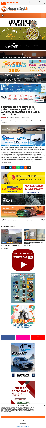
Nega (23, 420)
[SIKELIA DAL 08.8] (23, 97)
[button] (44, 405)
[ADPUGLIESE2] (23, 211)
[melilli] (23, 287)
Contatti (3, 4)
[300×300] (23, 317)
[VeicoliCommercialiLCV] (23, 45)
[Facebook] (30, 1)
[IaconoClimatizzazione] (23, 140)
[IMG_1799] (23, 188)
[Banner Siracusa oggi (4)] (23, 77)
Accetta (23, 417)
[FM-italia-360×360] (23, 260)
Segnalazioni (4, 2)
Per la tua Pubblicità (12, 2)
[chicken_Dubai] (23, 33)
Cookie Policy (18, 426)
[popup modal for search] (43, 15)
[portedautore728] (23, 177)
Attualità (3, 117)
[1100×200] (23, 55)
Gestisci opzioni (23, 423)
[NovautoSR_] (23, 360)
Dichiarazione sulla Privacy (25, 426)
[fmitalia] (23, 87)
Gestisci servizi (4, 413)
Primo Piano (33, 242)
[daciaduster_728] (23, 129)
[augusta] (23, 65)
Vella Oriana (11, 117)
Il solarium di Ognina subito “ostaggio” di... (34, 245)
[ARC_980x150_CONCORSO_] (23, 23)
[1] (23, 398)
